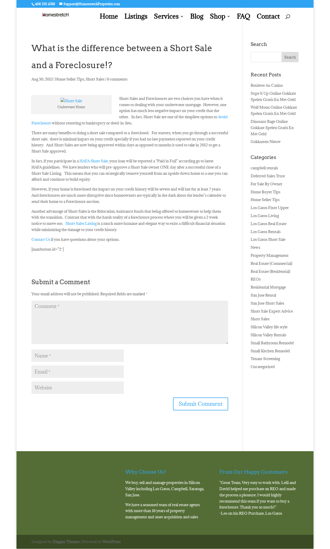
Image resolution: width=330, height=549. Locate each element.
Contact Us (40, 239)
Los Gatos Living (265, 215)
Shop (217, 17)
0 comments (117, 79)
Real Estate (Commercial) (271, 263)
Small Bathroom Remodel (272, 342)
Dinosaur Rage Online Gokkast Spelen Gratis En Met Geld (272, 127)
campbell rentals (264, 167)
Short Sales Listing (81, 223)
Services (166, 17)
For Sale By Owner (266, 183)
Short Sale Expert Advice (272, 311)
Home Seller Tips (69, 79)
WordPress (111, 541)
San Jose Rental (263, 295)
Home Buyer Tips (265, 191)
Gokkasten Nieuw (266, 141)
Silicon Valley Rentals (268, 334)
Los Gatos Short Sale (268, 239)
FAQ (243, 17)
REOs (256, 279)
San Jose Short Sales (267, 303)
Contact (268, 17)
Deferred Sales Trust (268, 175)
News (255, 247)
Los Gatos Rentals (265, 231)
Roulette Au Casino (267, 85)
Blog (196, 17)
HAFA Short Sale (93, 160)
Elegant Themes (66, 541)
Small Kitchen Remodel (270, 350)
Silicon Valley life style (269, 326)
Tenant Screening (265, 358)
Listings (136, 17)
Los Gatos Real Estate (268, 223)
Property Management (269, 255)
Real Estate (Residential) (270, 271)
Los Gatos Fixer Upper (270, 207)
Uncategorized (263, 366)
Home (109, 17)
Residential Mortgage (268, 287)
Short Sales (95, 79)
